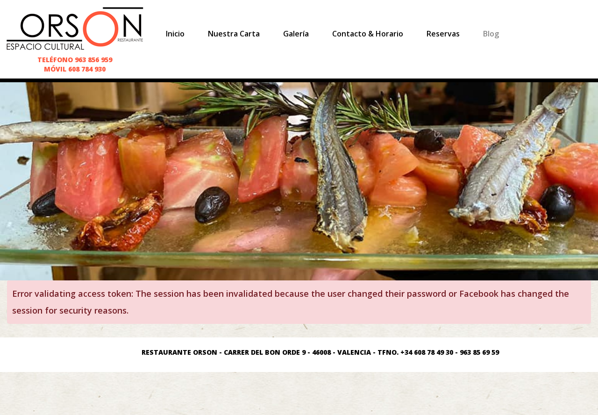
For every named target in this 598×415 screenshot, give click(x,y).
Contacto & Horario (367, 33)
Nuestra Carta (234, 33)
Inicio (175, 33)
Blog (491, 33)
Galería (296, 33)
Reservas (443, 33)
